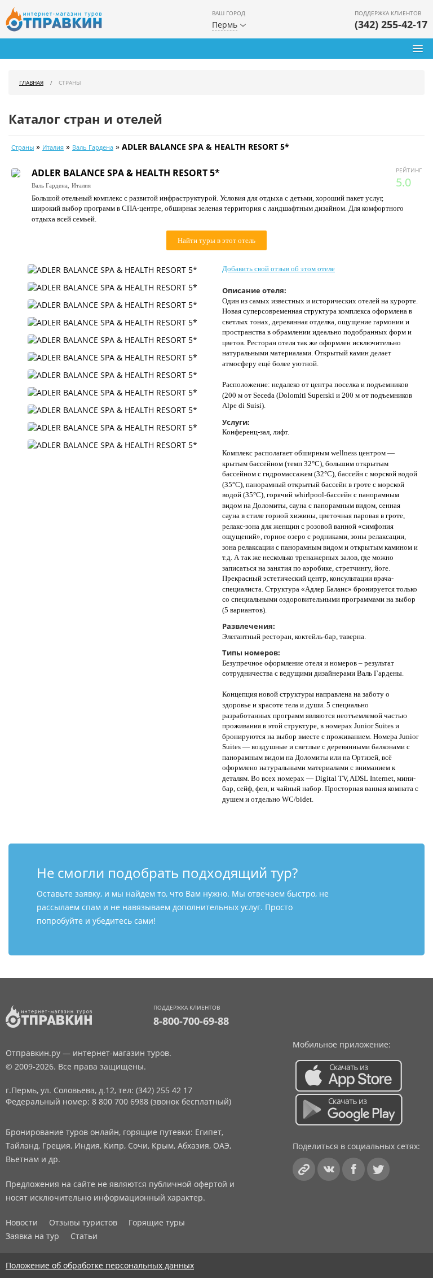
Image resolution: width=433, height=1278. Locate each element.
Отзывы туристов (83, 1222)
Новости (22, 1222)
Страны (22, 147)
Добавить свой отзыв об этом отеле (278, 268)
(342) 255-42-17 (391, 24)
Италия (53, 147)
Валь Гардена (92, 147)
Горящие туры (157, 1222)
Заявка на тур (32, 1236)
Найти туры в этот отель (216, 240)
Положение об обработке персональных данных (100, 1265)
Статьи (84, 1236)
